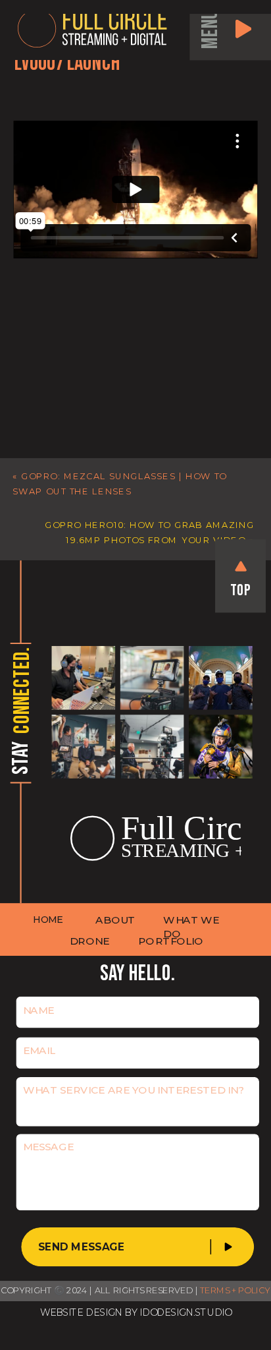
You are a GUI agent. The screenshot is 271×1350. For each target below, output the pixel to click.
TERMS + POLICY (235, 1290)
